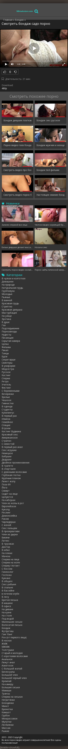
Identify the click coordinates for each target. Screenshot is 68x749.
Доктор (6, 546)
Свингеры (7, 362)
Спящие (6, 425)
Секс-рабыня (9, 584)
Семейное (7, 422)
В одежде (7, 406)
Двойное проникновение (16, 462)
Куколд (6, 509)
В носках (7, 640)
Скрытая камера (11, 340)
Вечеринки (8, 393)
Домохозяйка (9, 515)
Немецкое (7, 453)
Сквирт (6, 490)
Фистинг (6, 387)
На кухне (6, 612)
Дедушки (6, 459)
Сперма (6, 378)
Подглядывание (10, 328)
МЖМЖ (6, 646)
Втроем (6, 428)
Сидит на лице (10, 493)
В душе (6, 322)
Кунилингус (8, 412)
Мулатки (6, 721)
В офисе (6, 606)
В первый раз (9, 415)
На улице (7, 315)
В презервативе (11, 531)
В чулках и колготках (13, 278)
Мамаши (6, 690)
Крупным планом (11, 478)
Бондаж (6, 628)
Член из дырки (10, 534)
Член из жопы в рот (13, 503)
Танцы (5, 353)
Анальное (7, 659)
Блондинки (8, 702)
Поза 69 (6, 484)
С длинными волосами (14, 471)
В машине (7, 603)
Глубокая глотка (11, 475)
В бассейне (8, 590)
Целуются (7, 496)
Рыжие (5, 731)
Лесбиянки (8, 724)
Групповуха (8, 290)
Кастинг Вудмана (11, 431)
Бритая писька (10, 599)
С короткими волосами (15, 656)
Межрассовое (9, 718)
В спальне (7, 587)
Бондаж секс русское (48, 120)
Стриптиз (7, 306)
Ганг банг (7, 634)
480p (4, 88)
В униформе (8, 365)
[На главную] (25, 11)
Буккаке (6, 578)
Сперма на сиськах (12, 696)
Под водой (8, 618)
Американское (10, 437)
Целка (5, 344)
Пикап (5, 350)
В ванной (7, 300)
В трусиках (8, 543)
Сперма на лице (10, 559)
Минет (5, 706)
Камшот (6, 712)
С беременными (10, 390)
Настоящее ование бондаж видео (50, 194)
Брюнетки (7, 709)
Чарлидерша (9, 521)
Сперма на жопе (11, 562)
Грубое (6, 715)
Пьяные (6, 297)
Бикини (6, 537)
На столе (7, 615)
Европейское (9, 506)
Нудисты (6, 334)
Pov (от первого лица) (14, 637)
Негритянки (8, 699)
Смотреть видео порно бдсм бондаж (17, 194)
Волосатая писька (12, 624)
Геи (4, 325)
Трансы (6, 693)
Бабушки (6, 456)
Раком (5, 518)
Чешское (6, 400)
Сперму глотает (11, 565)
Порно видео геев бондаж (17, 145)
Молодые (7, 294)
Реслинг (6, 512)
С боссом (7, 568)
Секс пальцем (9, 528)
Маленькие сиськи (12, 621)
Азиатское (7, 665)
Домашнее (8, 281)
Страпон (6, 440)
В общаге (7, 581)
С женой (6, 525)
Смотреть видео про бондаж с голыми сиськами (17, 170)
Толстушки (8, 649)
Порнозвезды (9, 331)
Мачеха (6, 556)
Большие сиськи (11, 687)
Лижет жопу (8, 481)
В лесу (5, 596)
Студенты (7, 409)
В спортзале (9, 468)
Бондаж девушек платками (17, 120)
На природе (8, 284)
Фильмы (6, 347)
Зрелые (6, 397)
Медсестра (8, 368)
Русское (6, 372)
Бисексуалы (8, 671)
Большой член (10, 674)
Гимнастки (8, 403)
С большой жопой (12, 668)
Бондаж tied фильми (47, 170)
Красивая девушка (12, 309)
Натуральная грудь (12, 287)
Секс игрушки (9, 450)
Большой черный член (14, 678)
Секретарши (8, 359)
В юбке (6, 550)
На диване (7, 609)
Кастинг (6, 375)
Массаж (6, 727)
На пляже (7, 553)
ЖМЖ (4, 643)
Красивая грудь (10, 303)
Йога (4, 487)
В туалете (7, 465)
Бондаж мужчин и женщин (50, 145)
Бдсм (4, 356)
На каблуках (8, 500)
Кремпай (6, 681)
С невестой (8, 443)
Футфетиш (8, 631)
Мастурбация (9, 312)
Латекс (5, 540)
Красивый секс (10, 434)
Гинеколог (7, 571)
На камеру (7, 684)
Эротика (6, 319)
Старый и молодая (12, 653)
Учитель (6, 384)
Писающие (8, 337)
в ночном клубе (10, 593)
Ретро (5, 381)
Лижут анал (8, 662)
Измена (6, 418)
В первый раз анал (12, 447)
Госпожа (7, 574)
